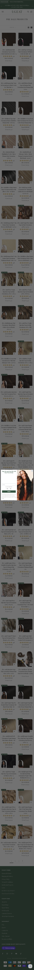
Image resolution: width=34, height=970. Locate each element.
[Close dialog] (32, 470)
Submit (8, 491)
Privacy (3, 498)
